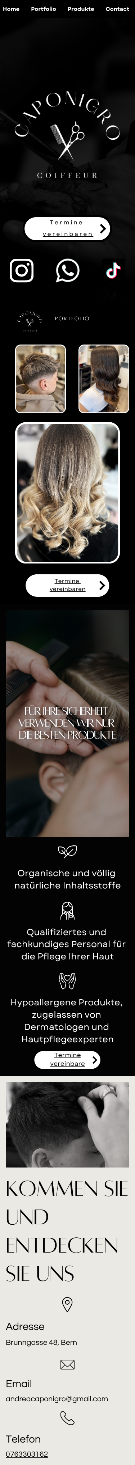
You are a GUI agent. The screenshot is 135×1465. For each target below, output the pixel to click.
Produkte (81, 9)
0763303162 (27, 1454)
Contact (117, 9)
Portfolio (43, 9)
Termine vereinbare (67, 1059)
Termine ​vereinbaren (68, 585)
